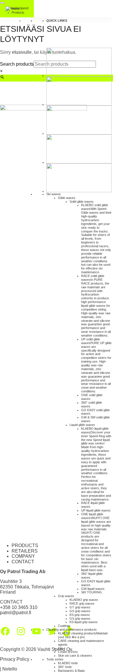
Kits (60, 648)
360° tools (65, 667)
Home (16, 8)
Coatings (64, 625)
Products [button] (18, 12)
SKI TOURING (91, 592)
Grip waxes (66, 596)
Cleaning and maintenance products (71, 629)
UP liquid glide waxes (96, 510)
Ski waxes (53, 194)
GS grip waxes (80, 611)
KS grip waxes (80, 614)
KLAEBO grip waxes (84, 599)
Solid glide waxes (82, 201)
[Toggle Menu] (2, 3)
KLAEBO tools (68, 663)
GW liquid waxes (93, 588)
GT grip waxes (80, 607)
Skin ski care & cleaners (75, 655)
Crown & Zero (68, 651)
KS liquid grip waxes (84, 622)
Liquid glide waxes (82, 425)
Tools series (54, 659)
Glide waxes (66, 198)
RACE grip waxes (82, 603)
